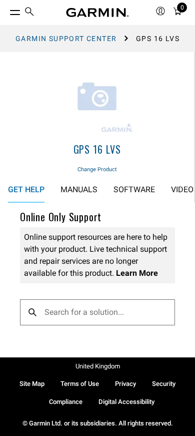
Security (164, 383)
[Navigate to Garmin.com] (97, 12)
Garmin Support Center (66, 39)
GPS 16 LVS (97, 149)
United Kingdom (98, 366)
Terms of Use (79, 383)
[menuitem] (29, 13)
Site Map (32, 383)
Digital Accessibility (126, 401)
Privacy (125, 383)
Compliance (65, 401)
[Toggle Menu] (6, 10)
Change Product (97, 169)
